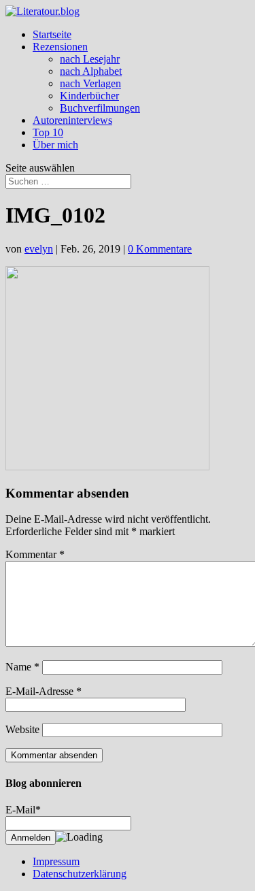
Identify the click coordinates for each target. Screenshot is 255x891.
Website (22, 729)
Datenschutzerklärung (79, 873)
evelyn (38, 249)
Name (22, 667)
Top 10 (48, 132)
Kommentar (35, 554)
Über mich (55, 144)
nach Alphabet (91, 71)
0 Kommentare (160, 249)
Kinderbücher (89, 95)
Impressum (56, 861)
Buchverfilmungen (100, 108)
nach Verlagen (90, 83)
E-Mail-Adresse (43, 691)
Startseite (52, 34)
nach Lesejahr (90, 59)
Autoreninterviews (72, 120)
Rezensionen (60, 46)
